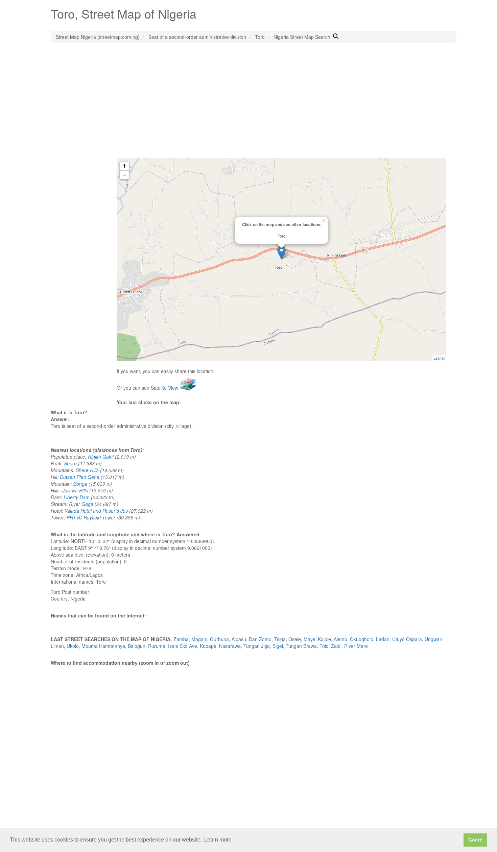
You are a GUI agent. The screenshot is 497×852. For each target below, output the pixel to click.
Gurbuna (219, 639)
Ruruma (156, 645)
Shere (70, 463)
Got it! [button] (475, 840)
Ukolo (73, 645)
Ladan (382, 639)
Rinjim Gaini (101, 456)
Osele (294, 639)
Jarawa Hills (75, 490)
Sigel (278, 645)
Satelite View (165, 387)
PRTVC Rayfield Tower (91, 517)
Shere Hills (87, 470)
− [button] (124, 174)
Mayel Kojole (317, 639)
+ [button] (124, 165)
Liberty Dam (77, 497)
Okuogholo (361, 639)
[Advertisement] (248, 107)
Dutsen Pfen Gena (79, 476)
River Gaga (81, 504)
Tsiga (280, 639)
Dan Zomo (260, 639)
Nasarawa (230, 645)
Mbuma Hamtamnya (103, 645)
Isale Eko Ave (182, 645)
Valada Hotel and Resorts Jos (96, 510)
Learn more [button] (218, 840)
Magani (199, 639)
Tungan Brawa (301, 645)
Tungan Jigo (256, 645)
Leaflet (439, 358)
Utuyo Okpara (407, 639)
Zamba (181, 639)
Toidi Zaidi (330, 645)
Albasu (239, 639)
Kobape (208, 645)
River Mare (356, 645)
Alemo (340, 639)
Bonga (80, 483)
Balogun (136, 645)
